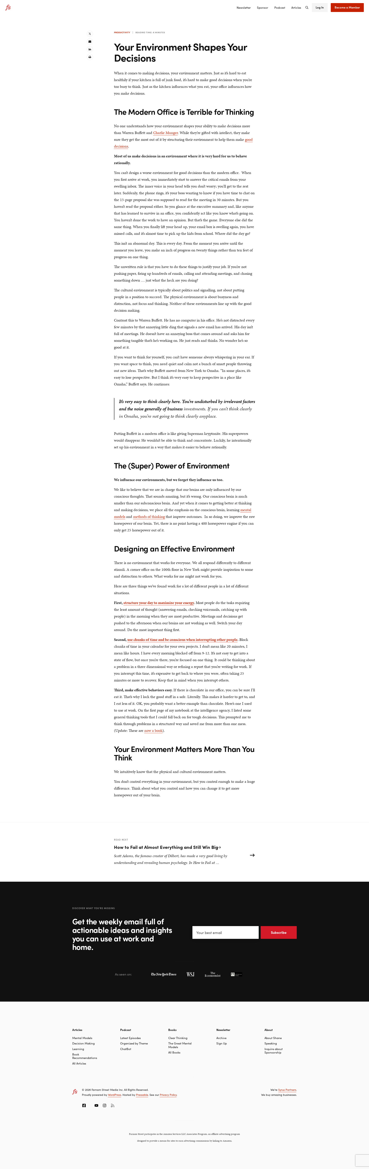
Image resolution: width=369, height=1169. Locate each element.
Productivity (122, 32)
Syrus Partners (287, 1090)
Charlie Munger (165, 132)
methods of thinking (149, 516)
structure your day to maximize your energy (158, 602)
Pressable (142, 1095)
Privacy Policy (168, 1095)
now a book (153, 730)
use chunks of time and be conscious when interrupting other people (182, 639)
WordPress (114, 1095)
